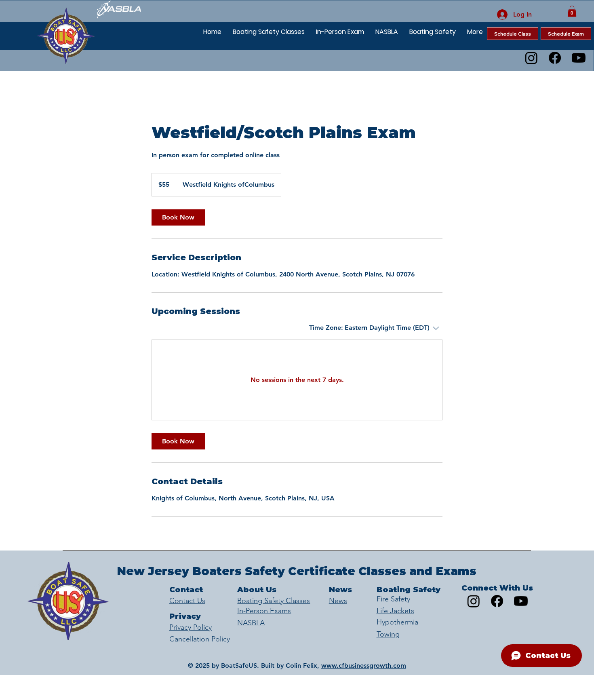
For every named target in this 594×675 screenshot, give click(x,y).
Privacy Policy (190, 627)
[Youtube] (579, 58)
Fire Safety (393, 599)
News (338, 600)
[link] (178, 217)
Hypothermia (397, 622)
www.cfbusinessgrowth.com (363, 665)
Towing (388, 634)
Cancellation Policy (199, 639)
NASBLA (251, 622)
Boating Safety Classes (273, 600)
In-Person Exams (264, 610)
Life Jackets (395, 610)
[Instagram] (531, 58)
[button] (572, 11)
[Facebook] (555, 58)
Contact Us (187, 600)
